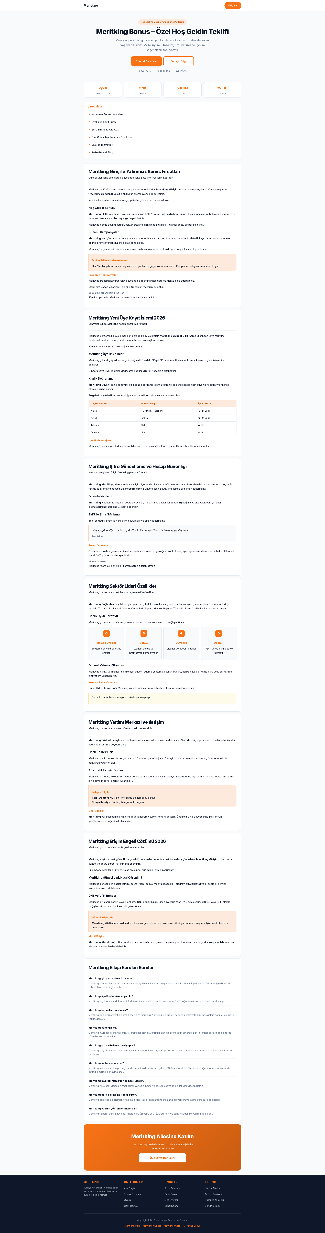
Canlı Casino (171, 1194)
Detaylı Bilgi (178, 61)
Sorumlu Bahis (213, 1205)
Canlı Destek (131, 1205)
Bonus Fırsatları (132, 1194)
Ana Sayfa (129, 1188)
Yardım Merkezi (213, 1188)
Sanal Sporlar (172, 1205)
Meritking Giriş (132, 1225)
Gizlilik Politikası (213, 1194)
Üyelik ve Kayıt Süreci (104, 121)
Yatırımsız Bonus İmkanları (107, 114)
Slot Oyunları (172, 1199)
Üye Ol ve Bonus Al (162, 1158)
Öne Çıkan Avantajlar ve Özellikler (112, 137)
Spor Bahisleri (172, 1188)
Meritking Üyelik (172, 1225)
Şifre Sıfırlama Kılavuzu (105, 129)
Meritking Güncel (152, 1225)
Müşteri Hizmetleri (102, 144)
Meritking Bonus (191, 1225)
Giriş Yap (233, 5)
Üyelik (127, 1199)
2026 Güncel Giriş (102, 152)
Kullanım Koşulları (214, 1199)
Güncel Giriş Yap (146, 61)
